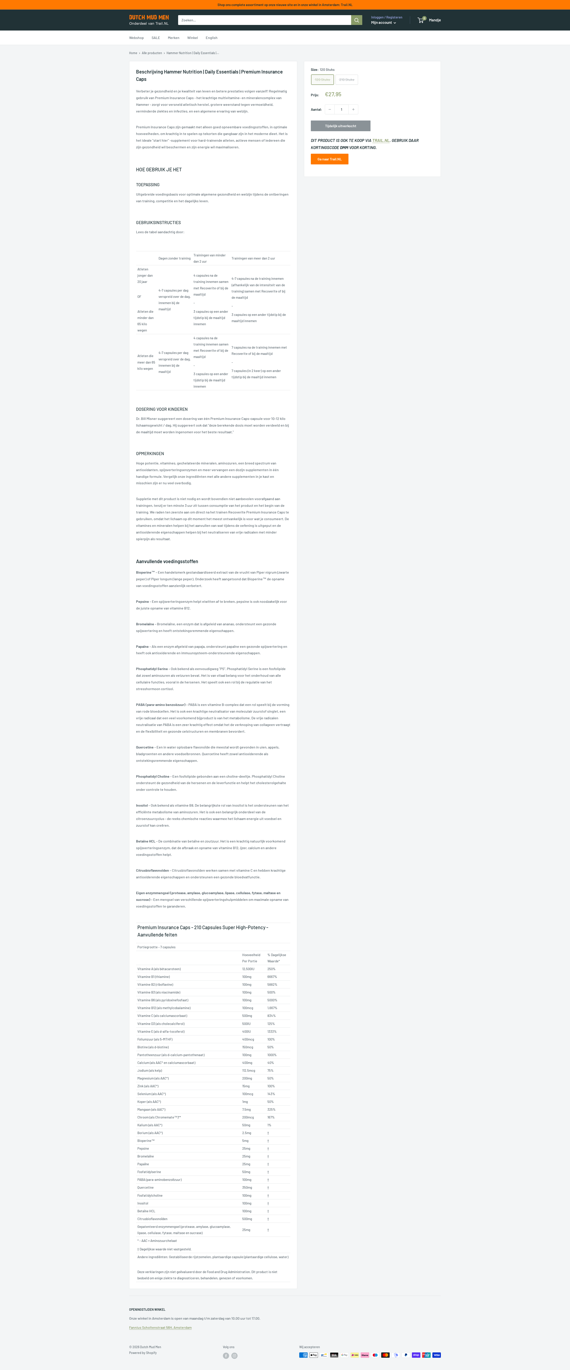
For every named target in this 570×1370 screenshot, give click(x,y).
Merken (173, 37)
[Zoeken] (356, 20)
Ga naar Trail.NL (330, 159)
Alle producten (152, 53)
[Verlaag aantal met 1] (329, 109)
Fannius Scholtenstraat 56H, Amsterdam (160, 1327)
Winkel (192, 37)
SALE (156, 37)
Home (133, 53)
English (212, 37)
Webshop (136, 37)
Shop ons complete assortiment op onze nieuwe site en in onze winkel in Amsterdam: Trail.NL (285, 5)
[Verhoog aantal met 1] (353, 109)
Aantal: (316, 109)
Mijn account (382, 22)
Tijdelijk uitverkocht (340, 126)
